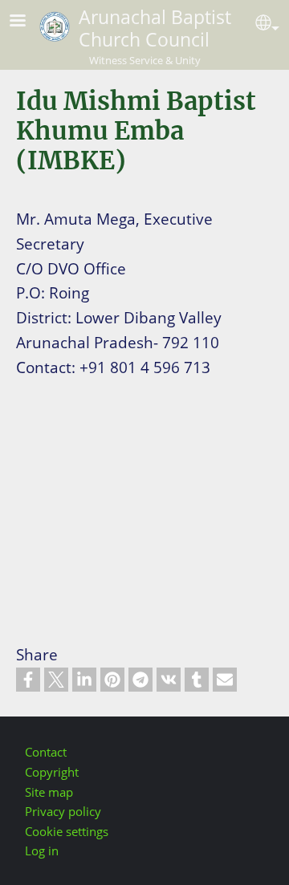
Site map (49, 792)
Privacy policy (63, 811)
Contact (46, 752)
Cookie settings (66, 831)
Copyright (52, 772)
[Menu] (27, 22)
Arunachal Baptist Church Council (155, 28)
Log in (42, 850)
